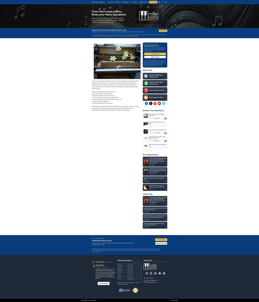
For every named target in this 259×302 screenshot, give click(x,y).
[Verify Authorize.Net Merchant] (135, 290)
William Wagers (100, 265)
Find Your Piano (155, 54)
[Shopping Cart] (166, 2)
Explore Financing (155, 57)
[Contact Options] (159, 2)
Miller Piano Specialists (98, 2)
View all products (147, 150)
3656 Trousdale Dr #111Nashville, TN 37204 (152, 281)
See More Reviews (103, 283)
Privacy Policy (174, 300)
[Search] (162, 2)
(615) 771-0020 (149, 278)
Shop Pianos (163, 30)
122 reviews (109, 262)
